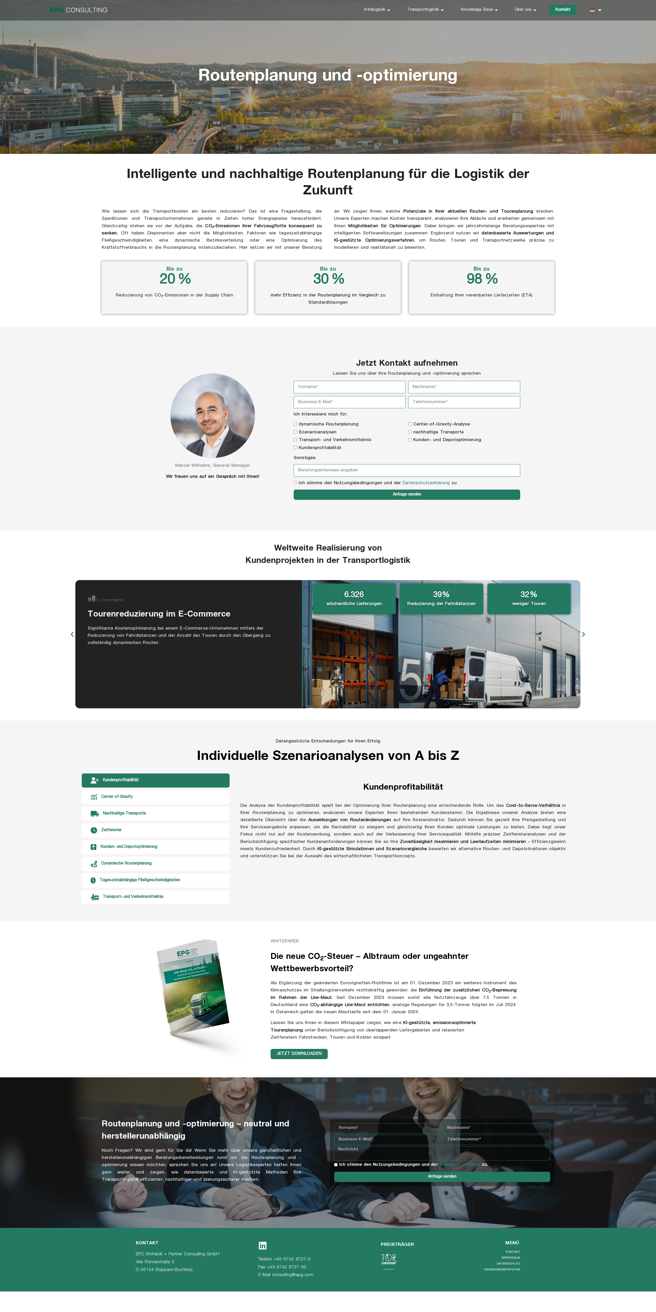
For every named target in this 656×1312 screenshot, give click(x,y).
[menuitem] (595, 10)
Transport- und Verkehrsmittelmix (335, 440)
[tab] (155, 780)
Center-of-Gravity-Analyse (441, 424)
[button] (72, 634)
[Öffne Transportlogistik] (442, 10)
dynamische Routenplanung (328, 424)
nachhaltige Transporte (438, 432)
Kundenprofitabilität (320, 448)
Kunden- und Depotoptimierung (447, 440)
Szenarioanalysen (318, 432)
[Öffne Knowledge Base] (496, 10)
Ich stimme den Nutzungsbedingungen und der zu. (378, 483)
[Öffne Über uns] (535, 10)
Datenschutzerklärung (426, 483)
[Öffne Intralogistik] (389, 10)
